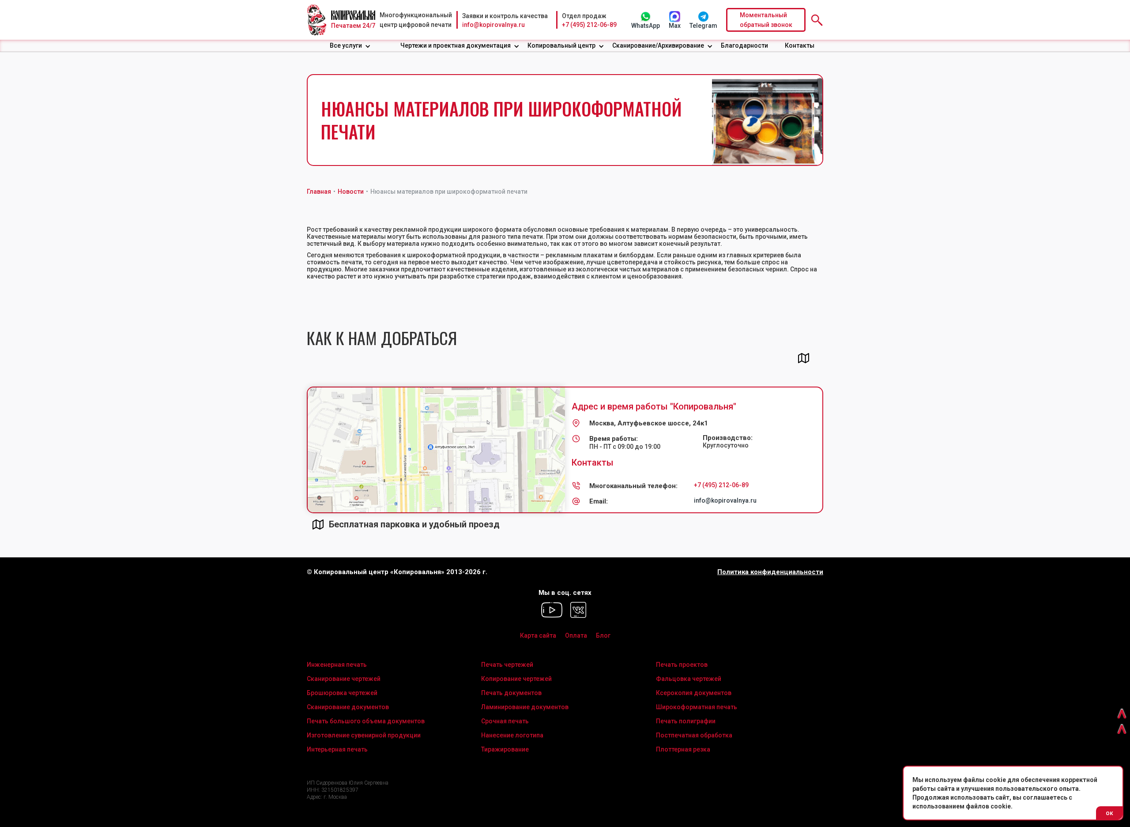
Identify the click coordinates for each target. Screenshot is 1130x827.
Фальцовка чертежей (688, 678)
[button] (350, 46)
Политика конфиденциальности (770, 572)
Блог (603, 635)
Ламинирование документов (525, 706)
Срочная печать (505, 721)
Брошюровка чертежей (342, 692)
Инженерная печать (337, 664)
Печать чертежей (507, 664)
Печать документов (511, 692)
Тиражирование (505, 749)
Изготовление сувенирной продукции (364, 735)
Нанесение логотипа (512, 735)
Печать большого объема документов (366, 721)
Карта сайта (538, 635)
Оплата (576, 635)
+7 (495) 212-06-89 (589, 24)
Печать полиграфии (686, 721)
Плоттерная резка (683, 749)
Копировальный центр (561, 45)
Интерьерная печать (337, 749)
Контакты (799, 45)
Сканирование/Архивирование (658, 45)
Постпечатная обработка (694, 735)
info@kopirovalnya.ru (493, 24)
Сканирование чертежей (343, 678)
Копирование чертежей (516, 678)
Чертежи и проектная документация (455, 45)
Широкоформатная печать (696, 706)
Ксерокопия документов (693, 692)
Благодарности (744, 45)
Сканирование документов (348, 706)
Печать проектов (682, 664)
